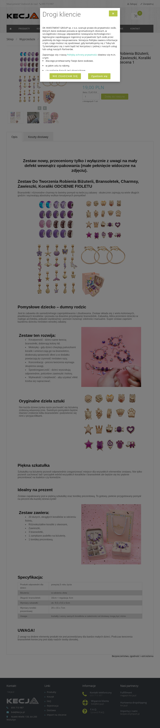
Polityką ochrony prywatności (82, 54)
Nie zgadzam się (65, 76)
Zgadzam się (99, 76)
